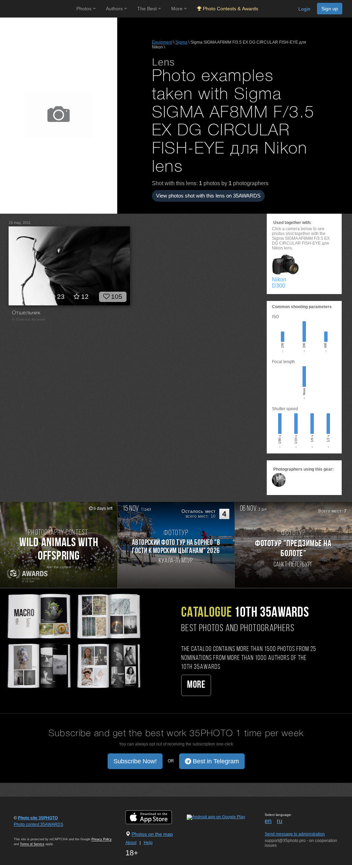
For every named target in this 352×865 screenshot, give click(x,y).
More (196, 685)
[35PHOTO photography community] (37, 9)
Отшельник (26, 313)
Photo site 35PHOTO (38, 818)
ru (279, 821)
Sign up (329, 8)
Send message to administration (295, 834)
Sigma (181, 42)
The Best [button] (147, 8)
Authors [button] (115, 8)
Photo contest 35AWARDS (38, 824)
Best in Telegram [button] (215, 761)
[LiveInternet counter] (29, 831)
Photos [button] (84, 8)
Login (304, 9)
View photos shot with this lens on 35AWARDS (208, 196)
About (130, 842)
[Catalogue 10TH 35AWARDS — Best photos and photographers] (73, 640)
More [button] (177, 8)
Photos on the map (152, 834)
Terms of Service (32, 844)
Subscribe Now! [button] (135, 761)
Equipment (162, 42)
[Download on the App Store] (155, 817)
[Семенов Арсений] (279, 480)
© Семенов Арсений (28, 319)
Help (148, 842)
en (268, 821)
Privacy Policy (101, 839)
